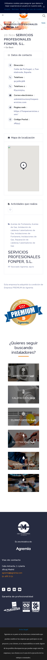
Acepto (7, 9)
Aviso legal (23, 629)
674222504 (19, 90)
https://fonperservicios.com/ (26, 113)
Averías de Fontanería (21, 224)
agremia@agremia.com (12, 573)
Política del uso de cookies (31, 9)
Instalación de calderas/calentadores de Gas (23, 230)
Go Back (9, 47)
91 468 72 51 (7, 576)
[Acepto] (43, 6)
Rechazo (15, 9)
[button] (23, 165)
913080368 (19, 81)
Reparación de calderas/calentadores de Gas (23, 243)
